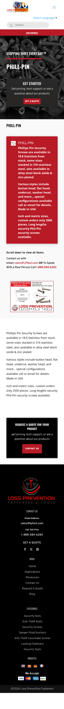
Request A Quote (32, 588)
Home (32, 566)
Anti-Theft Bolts (32, 621)
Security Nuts (32, 616)
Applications (32, 572)
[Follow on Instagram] (37, 549)
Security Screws (32, 627)
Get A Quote (32, 101)
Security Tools (32, 649)
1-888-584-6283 (32, 535)
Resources (32, 577)
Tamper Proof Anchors (32, 633)
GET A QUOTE (32, 543)
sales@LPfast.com (26, 263)
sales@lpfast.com (32, 523)
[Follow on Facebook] (25, 549)
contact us (32, 448)
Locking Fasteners (32, 644)
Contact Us (32, 583)
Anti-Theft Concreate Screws (32, 638)
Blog (32, 594)
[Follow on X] (31, 549)
